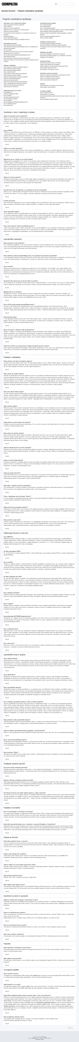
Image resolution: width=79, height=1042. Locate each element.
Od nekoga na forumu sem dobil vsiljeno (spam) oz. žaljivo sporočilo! (55, 47)
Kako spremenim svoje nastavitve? (13, 45)
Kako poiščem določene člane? (48, 67)
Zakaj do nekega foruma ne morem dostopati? (16, 77)
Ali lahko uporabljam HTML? (11, 94)
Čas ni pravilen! (8, 50)
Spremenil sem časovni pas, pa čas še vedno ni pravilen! (18, 51)
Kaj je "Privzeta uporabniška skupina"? (50, 36)
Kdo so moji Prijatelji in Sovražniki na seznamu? (52, 54)
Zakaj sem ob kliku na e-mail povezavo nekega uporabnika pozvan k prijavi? (21, 60)
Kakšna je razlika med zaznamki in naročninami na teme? (55, 75)
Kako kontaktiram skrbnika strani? (49, 99)
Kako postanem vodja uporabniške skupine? (51, 31)
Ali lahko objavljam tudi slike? (11, 97)
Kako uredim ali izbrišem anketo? (12, 75)
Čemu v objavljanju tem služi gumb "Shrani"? (15, 83)
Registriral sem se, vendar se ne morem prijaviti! (16, 29)
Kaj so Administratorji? (46, 25)
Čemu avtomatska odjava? (11, 38)
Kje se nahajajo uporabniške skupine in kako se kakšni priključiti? (57, 29)
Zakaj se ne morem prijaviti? (11, 31)
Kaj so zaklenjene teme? (10, 103)
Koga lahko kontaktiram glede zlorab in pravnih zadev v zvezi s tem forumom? (57, 96)
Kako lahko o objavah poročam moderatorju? (15, 81)
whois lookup (7, 1000)
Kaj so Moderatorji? (45, 26)
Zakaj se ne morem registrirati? (12, 28)
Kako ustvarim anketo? (10, 72)
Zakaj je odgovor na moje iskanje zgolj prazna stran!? (54, 66)
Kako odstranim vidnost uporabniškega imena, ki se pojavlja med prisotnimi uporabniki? (21, 47)
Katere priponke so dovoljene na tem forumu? (52, 85)
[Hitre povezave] (77, 11)
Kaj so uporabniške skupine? (47, 28)
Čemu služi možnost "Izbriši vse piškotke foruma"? (17, 39)
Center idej (28, 988)
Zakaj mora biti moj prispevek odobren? (14, 85)
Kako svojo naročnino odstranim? (49, 80)
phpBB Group (37, 975)
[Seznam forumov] (9, 4)
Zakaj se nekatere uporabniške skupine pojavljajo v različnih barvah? (56, 33)
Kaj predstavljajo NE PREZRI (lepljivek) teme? (16, 102)
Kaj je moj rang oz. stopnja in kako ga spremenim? (17, 58)
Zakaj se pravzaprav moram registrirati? (14, 25)
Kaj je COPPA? (8, 26)
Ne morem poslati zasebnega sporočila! (50, 43)
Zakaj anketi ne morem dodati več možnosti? (15, 73)
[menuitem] (77, 4)
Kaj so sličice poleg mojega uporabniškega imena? (17, 55)
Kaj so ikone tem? (8, 105)
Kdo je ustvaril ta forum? (46, 92)
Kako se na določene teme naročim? (49, 76)
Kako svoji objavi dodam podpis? (12, 70)
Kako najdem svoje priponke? (48, 87)
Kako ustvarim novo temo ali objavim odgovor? (16, 67)
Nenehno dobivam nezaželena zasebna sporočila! (53, 45)
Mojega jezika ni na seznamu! (11, 53)
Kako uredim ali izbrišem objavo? (12, 68)
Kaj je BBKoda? (8, 92)
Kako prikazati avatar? (9, 56)
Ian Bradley (43, 1036)
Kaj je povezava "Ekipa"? (46, 38)
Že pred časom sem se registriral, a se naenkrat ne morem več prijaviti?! (20, 33)
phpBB (33, 1038)
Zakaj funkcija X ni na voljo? (47, 94)
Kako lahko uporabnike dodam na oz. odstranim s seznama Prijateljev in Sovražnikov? (55, 56)
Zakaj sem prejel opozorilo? (11, 80)
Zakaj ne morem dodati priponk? (12, 78)
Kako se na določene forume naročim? (50, 78)
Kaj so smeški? (8, 95)
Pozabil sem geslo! (9, 36)
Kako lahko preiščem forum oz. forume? (50, 63)
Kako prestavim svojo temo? (11, 86)
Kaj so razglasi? (8, 100)
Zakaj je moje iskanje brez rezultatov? (50, 64)
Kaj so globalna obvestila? (11, 98)
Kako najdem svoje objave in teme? (49, 69)
